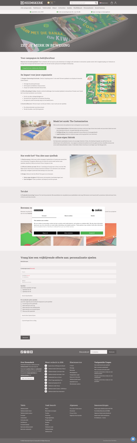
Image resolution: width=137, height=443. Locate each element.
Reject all (45, 233)
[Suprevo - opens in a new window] (97, 210)
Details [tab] (93, 215)
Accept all (92, 233)
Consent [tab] (44, 215)
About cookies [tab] (68, 215)
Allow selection (68, 233)
